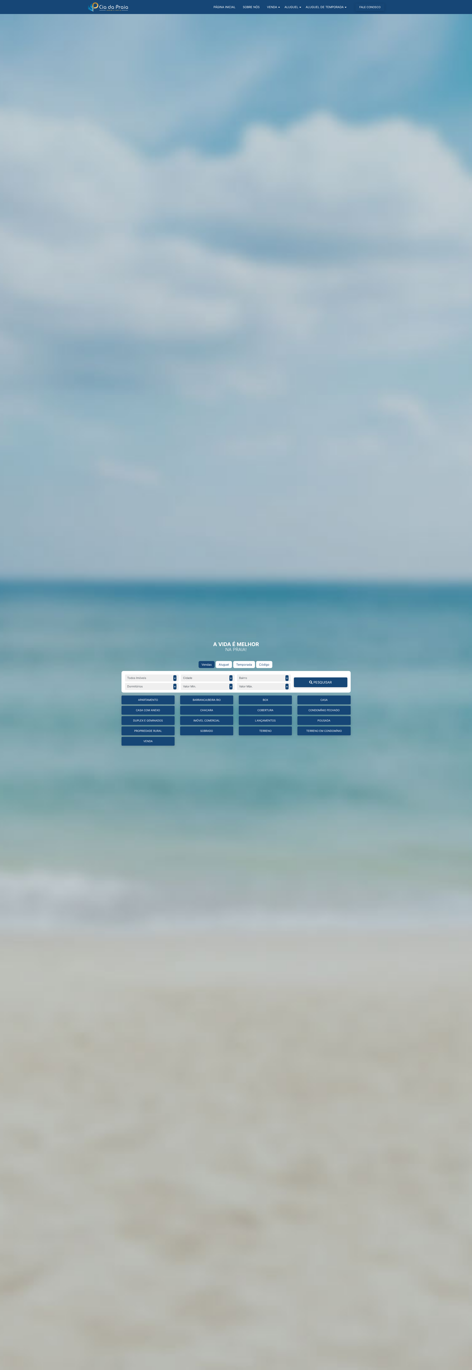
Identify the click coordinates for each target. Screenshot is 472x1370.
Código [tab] (264, 664)
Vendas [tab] (207, 664)
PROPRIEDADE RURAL (148, 730)
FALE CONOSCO (370, 7)
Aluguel (291, 7)
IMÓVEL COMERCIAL (206, 720)
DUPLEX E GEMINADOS (148, 720)
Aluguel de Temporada (325, 7)
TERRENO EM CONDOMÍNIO (324, 730)
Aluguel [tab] (224, 664)
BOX (265, 699)
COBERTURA (265, 710)
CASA (324, 699)
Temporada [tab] (244, 664)
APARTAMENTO (148, 699)
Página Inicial (224, 7)
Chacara (206, 710)
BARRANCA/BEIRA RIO (207, 699)
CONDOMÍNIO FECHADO (324, 710)
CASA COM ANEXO (148, 710)
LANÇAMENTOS (265, 720)
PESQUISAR (322, 682)
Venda (272, 7)
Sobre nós (251, 7)
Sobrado (206, 730)
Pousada (323, 720)
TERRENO (265, 730)
